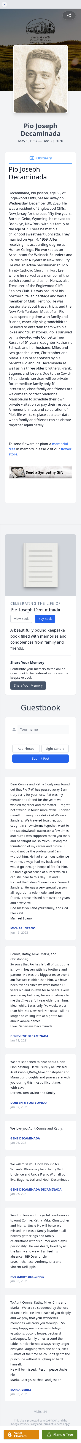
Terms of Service (52, 1424)
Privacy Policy (28, 1424)
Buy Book (45, 619)
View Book (21, 619)
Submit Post (40, 758)
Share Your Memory (28, 685)
